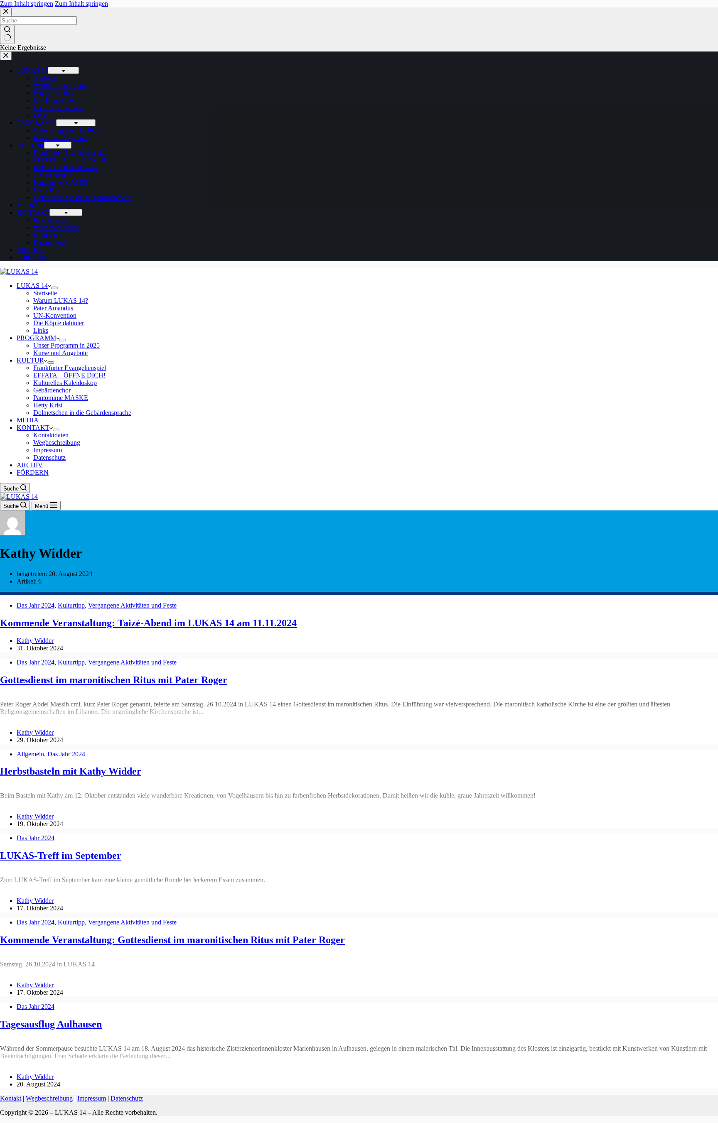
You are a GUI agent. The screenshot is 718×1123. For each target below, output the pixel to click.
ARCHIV (30, 464)
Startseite (45, 293)
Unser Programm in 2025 (66, 345)
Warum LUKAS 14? (60, 300)
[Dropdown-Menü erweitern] (54, 288)
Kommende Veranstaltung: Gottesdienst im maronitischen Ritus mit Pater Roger (172, 939)
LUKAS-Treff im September (60, 855)
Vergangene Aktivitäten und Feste (132, 605)
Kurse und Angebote (60, 352)
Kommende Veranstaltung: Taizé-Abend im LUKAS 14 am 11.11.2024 (148, 623)
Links (40, 330)
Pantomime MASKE (60, 397)
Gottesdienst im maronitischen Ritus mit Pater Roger (113, 679)
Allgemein (30, 754)
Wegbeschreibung (56, 442)
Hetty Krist (47, 405)
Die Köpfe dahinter (58, 322)
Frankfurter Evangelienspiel (69, 367)
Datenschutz (49, 457)
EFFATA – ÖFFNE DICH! (69, 375)
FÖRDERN (33, 472)
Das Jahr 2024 (35, 605)
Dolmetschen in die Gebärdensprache (82, 412)
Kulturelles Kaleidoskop (65, 382)
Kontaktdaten (51, 435)
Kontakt (10, 1098)
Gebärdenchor (52, 390)
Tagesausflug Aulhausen (51, 1024)
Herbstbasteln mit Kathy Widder (70, 771)
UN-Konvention (54, 315)
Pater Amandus (53, 307)
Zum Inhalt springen (26, 3)
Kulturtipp (71, 605)
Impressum (47, 450)
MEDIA (28, 420)
